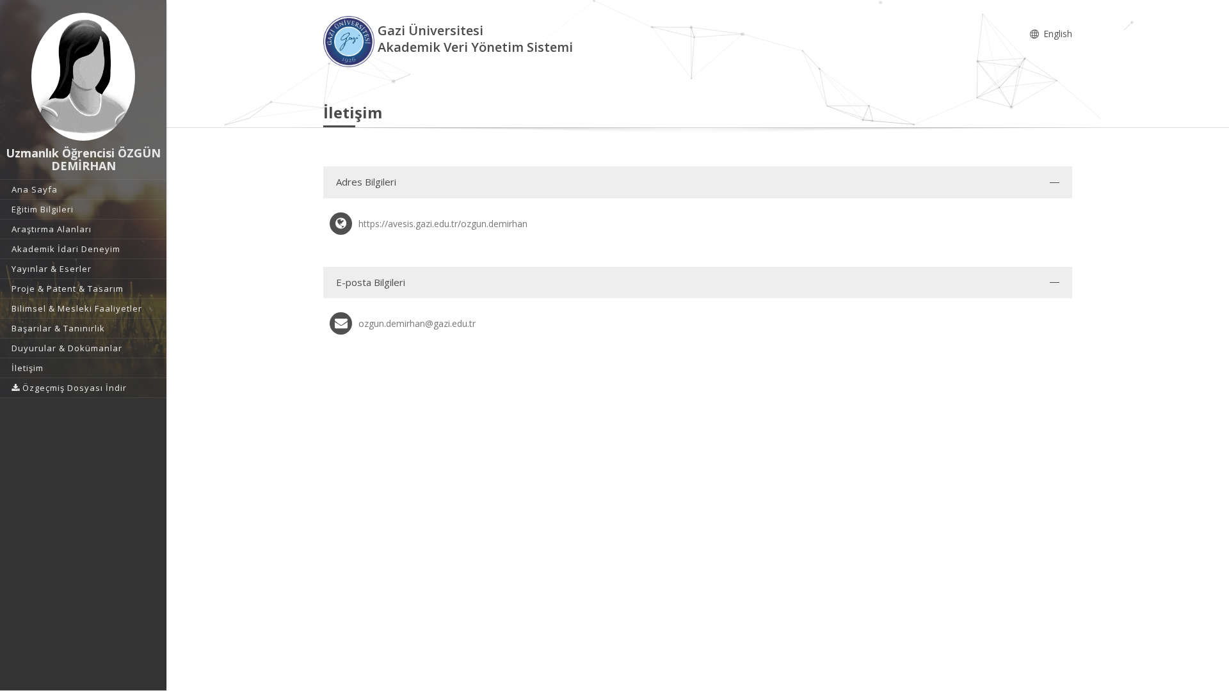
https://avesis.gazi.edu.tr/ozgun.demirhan (442, 224)
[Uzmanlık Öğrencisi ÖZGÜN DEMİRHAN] (83, 77)
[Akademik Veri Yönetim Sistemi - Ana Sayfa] (350, 41)
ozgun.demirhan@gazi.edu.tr (417, 323)
